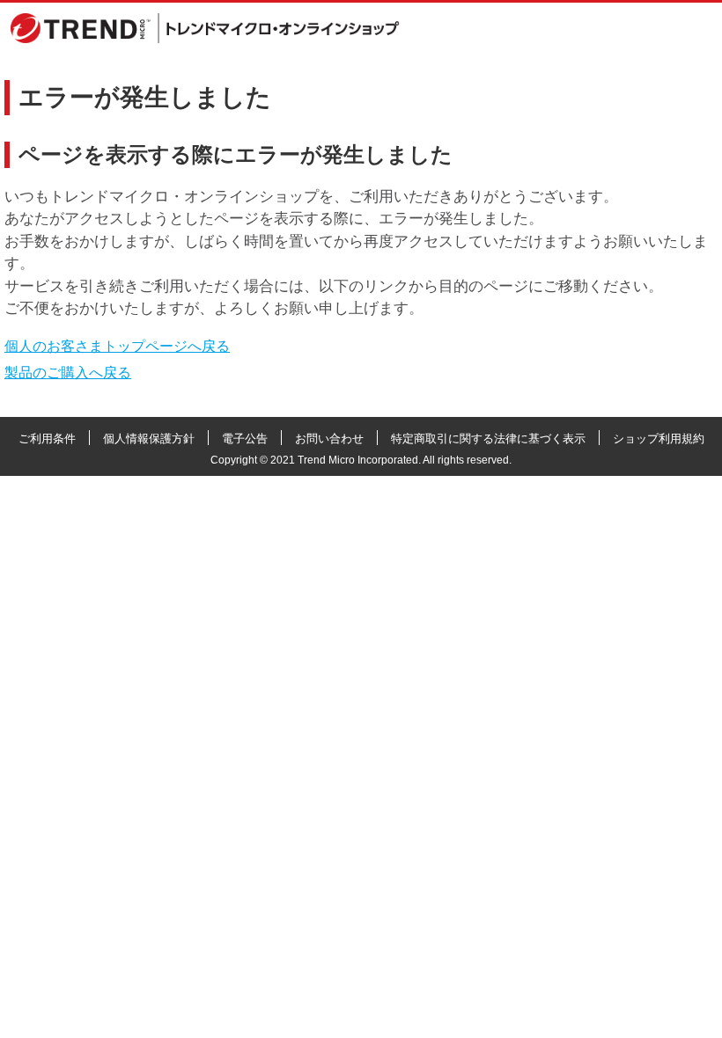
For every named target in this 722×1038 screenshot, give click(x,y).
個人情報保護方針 (149, 438)
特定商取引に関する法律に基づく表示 (488, 438)
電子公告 (245, 438)
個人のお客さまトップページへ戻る (117, 346)
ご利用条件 (47, 438)
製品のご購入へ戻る (67, 372)
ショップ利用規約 (658, 438)
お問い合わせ (329, 438)
